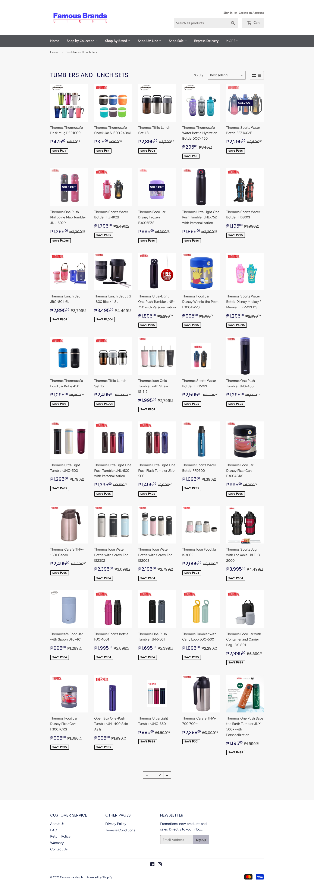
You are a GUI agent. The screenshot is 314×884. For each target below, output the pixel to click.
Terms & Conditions (120, 830)
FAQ (53, 830)
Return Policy (60, 836)
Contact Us (58, 849)
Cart (256, 23)
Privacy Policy (115, 824)
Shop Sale (176, 41)
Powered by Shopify (99, 877)
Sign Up (201, 840)
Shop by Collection (81, 41)
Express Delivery (206, 41)
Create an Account (251, 12)
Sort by (199, 75)
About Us (57, 824)
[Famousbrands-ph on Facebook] (152, 865)
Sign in (228, 12)
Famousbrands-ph (71, 877)
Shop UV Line (148, 41)
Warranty (57, 843)
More (230, 41)
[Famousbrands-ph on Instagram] (160, 865)
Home (54, 41)
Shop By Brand (116, 41)
